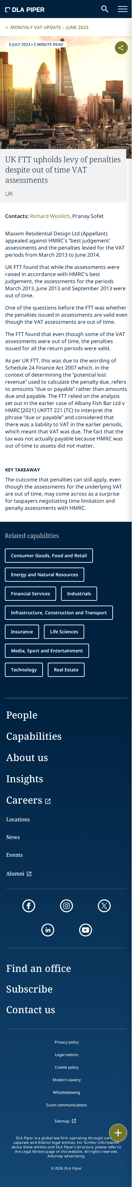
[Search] (105, 9)
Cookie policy (66, 1067)
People (21, 714)
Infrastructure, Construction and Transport (59, 612)
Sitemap (62, 1121)
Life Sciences (64, 631)
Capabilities (34, 736)
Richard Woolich (50, 216)
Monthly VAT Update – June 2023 (49, 27)
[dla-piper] (25, 9)
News (13, 837)
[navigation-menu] (123, 9)
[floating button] (118, 1133)
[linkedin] (47, 930)
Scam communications (66, 1105)
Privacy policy (67, 1042)
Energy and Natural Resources (44, 574)
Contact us (30, 1009)
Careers (24, 799)
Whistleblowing (66, 1092)
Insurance (22, 631)
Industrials (79, 593)
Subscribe (29, 988)
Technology (24, 670)
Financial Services (30, 593)
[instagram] (66, 905)
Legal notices (66, 1054)
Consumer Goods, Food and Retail (49, 555)
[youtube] (85, 930)
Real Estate (66, 670)
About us (27, 757)
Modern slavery (67, 1080)
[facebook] (28, 905)
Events (14, 854)
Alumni (15, 873)
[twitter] (104, 905)
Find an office (38, 968)
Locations (18, 819)
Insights (24, 778)
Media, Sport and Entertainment (47, 651)
